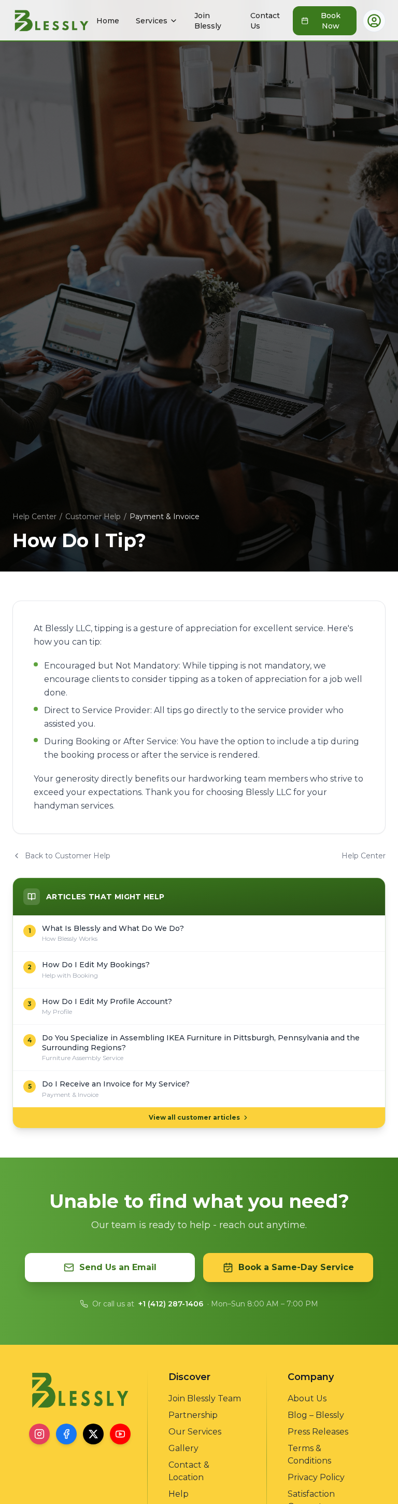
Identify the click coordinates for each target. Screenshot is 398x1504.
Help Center (34, 516)
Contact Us (265, 21)
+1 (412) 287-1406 (170, 1303)
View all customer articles (194, 1117)
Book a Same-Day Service (296, 1267)
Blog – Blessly (316, 1415)
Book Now (330, 21)
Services (151, 20)
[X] (93, 1434)
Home (107, 20)
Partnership (193, 1415)
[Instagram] (39, 1434)
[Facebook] (66, 1434)
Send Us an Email (118, 1267)
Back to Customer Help (67, 855)
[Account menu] (374, 20)
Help (178, 1494)
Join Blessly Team (204, 1398)
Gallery (183, 1448)
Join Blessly (207, 21)
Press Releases (318, 1432)
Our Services (194, 1432)
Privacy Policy (316, 1477)
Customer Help (93, 516)
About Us (307, 1398)
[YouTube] (120, 1434)
